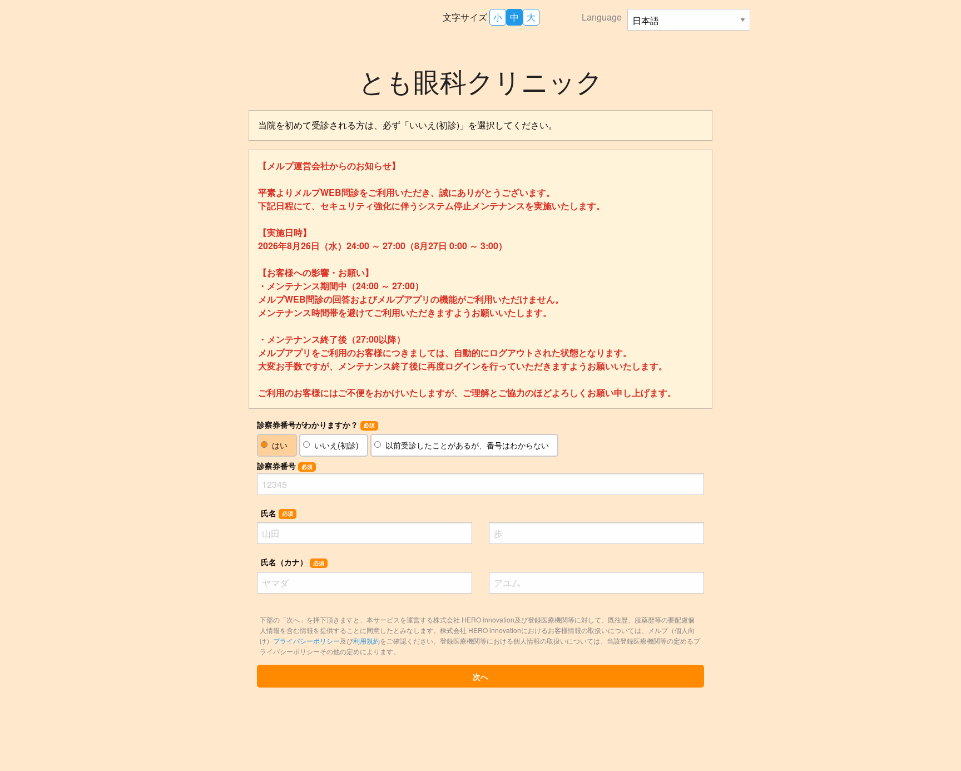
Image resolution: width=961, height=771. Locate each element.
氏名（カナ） (292, 561)
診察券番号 (285, 465)
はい (280, 445)
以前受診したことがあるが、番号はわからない (467, 445)
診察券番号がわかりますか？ (316, 424)
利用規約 (366, 640)
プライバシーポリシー (306, 640)
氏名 (277, 512)
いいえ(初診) (336, 445)
